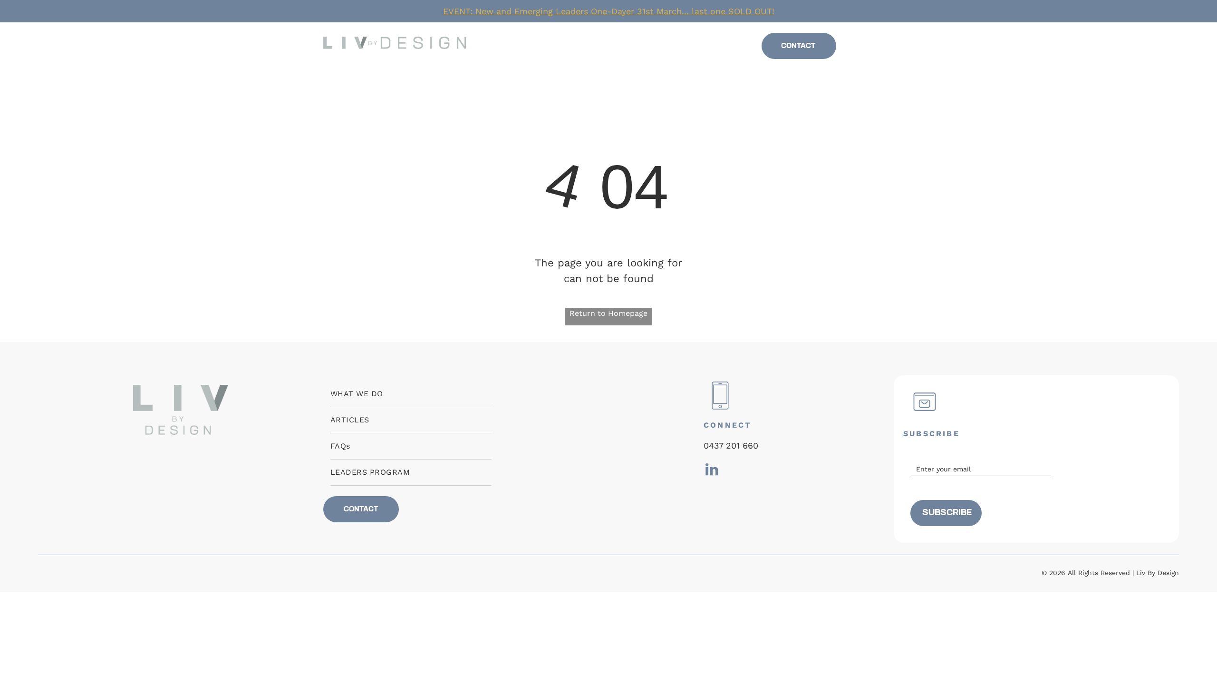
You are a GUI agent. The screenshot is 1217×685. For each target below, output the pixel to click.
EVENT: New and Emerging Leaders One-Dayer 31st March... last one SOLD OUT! (608, 11)
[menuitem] (535, 46)
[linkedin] (874, 49)
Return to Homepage (608, 313)
